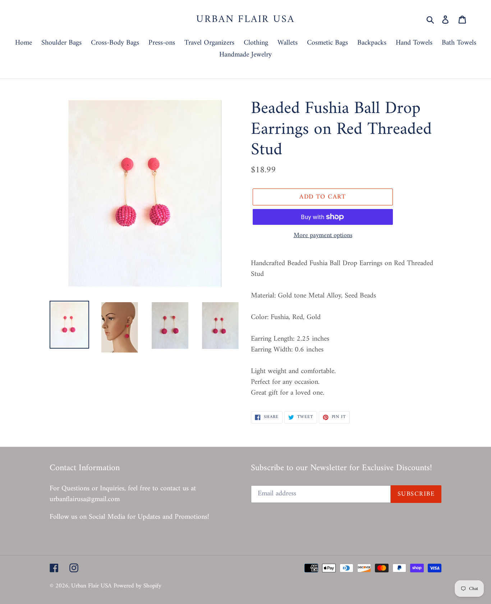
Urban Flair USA (245, 20)
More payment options (323, 235)
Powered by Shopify (137, 586)
